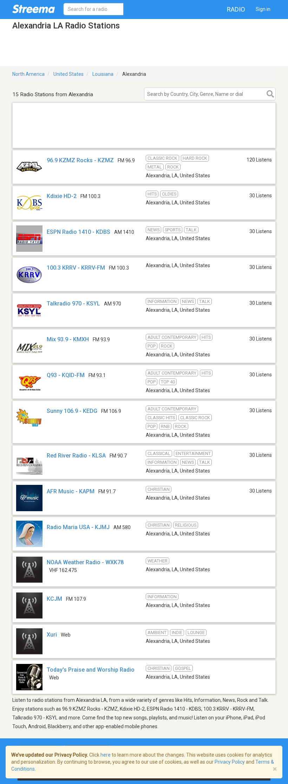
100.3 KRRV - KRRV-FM (76, 267)
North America (28, 74)
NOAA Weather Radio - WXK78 (85, 562)
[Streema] (33, 9)
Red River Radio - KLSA (76, 455)
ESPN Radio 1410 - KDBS (78, 232)
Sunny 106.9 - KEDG (72, 411)
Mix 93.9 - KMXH (68, 339)
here (105, 755)
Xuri (52, 634)
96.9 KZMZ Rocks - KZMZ (80, 160)
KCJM (54, 598)
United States (68, 74)
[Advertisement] (144, 138)
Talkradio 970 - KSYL (73, 303)
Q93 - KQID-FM (66, 375)
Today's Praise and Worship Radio (91, 669)
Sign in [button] (263, 9)
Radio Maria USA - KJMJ (78, 527)
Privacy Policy (230, 762)
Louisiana (102, 74)
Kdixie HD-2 (62, 196)
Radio (236, 9)
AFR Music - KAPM (70, 491)
